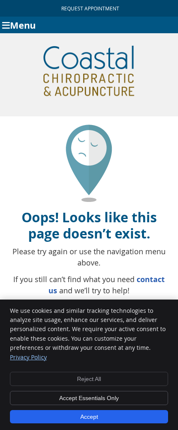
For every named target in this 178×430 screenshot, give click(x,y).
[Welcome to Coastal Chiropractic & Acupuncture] (89, 96)
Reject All (89, 379)
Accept (89, 416)
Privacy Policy (28, 357)
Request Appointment (90, 8)
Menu (23, 25)
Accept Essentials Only (89, 398)
